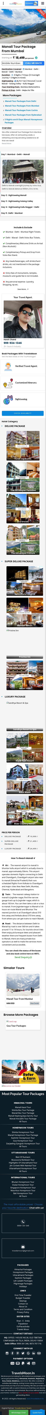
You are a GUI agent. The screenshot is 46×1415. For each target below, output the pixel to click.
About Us (23, 1306)
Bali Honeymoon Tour (23, 1193)
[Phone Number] (23, 1221)
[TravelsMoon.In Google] (28, 1353)
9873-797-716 (35, 1343)
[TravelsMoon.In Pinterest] (18, 1353)
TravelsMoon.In (23, 1373)
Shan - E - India (23, 1321)
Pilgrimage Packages (23, 1284)
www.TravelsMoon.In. (35, 1398)
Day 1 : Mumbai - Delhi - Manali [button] (15, 154)
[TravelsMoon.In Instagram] (7, 1353)
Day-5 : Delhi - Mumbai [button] (12, 213)
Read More (6, 143)
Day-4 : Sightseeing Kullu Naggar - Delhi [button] (20, 207)
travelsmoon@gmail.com (23, 1250)
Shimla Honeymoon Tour (23, 1132)
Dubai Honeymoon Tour (23, 1185)
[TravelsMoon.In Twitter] (23, 1353)
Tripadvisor (23, 1324)
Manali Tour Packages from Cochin (21, 110)
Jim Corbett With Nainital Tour (23, 1166)
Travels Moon (23, 1329)
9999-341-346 (23, 1225)
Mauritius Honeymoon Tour (23, 1190)
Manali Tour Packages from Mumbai (22, 105)
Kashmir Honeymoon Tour (23, 1138)
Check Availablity (22, 413)
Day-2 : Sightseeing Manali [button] (13, 195)
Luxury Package (15, 696)
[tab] (23, 154)
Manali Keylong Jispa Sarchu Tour (23, 1116)
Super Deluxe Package (19, 561)
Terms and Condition (23, 1309)
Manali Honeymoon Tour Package (23, 1135)
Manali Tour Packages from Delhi (20, 101)
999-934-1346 (13, 343)
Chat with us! (36, 1207)
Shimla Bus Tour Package (23, 1110)
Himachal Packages (23, 1269)
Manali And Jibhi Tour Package (23, 1119)
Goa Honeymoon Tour (23, 1141)
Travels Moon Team (23, 1408)
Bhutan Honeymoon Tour (23, 1182)
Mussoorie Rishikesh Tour (23, 1160)
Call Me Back (33, 63)
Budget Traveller (23, 1298)
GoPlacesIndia (23, 1326)
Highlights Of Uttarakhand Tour (23, 1163)
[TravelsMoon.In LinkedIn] (33, 1353)
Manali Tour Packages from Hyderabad (23, 115)
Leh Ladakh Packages (23, 1281)
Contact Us (23, 1304)
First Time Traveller (23, 1295)
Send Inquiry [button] (23, 957)
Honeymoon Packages (23, 1272)
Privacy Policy (23, 1312)
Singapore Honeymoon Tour (23, 1188)
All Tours (23, 1121)
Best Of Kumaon (23, 1157)
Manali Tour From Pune (18, 998)
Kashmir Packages (23, 1278)
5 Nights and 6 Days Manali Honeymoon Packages (23, 121)
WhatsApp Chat (18, 1412)
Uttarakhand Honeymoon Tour (23, 1168)
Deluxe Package (15, 426)
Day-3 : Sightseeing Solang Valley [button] (17, 201)
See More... (22, 289)
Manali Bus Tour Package (23, 1113)
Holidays (23, 1286)
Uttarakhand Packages (23, 1275)
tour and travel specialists (29, 1393)
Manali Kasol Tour (23, 1107)
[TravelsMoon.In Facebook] (12, 1353)
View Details (34, 1003)
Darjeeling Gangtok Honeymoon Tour (23, 1144)
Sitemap (23, 1301)
